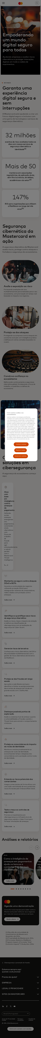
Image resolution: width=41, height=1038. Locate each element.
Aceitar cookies (21, 444)
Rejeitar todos (20, 450)
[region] (21, 434)
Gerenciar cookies (20, 456)
